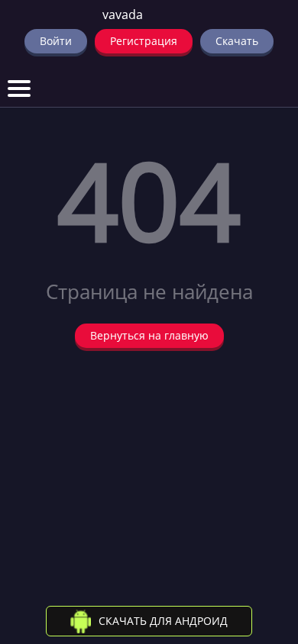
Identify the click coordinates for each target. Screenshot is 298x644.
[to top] (263, 552)
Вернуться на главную (149, 335)
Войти (56, 41)
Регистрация (143, 41)
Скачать (236, 41)
